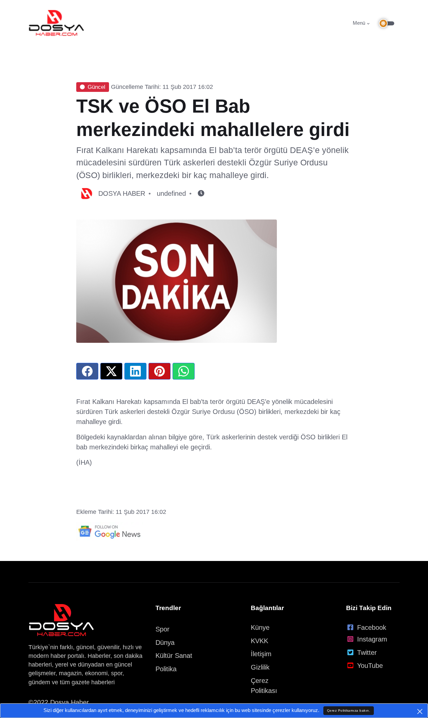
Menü (359, 23)
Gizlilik (260, 667)
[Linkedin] (135, 371)
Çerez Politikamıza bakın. (348, 710)
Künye (260, 627)
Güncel (96, 87)
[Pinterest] (159, 371)
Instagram (372, 639)
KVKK (259, 640)
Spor (162, 629)
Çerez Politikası (264, 685)
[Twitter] (111, 371)
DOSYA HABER (121, 193)
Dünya (165, 642)
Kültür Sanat (173, 655)
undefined (171, 193)
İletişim (261, 654)
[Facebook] (87, 371)
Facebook (371, 627)
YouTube (370, 665)
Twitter (367, 652)
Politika (166, 669)
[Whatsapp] (184, 371)
